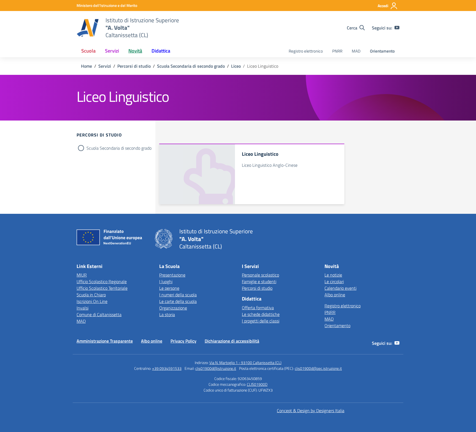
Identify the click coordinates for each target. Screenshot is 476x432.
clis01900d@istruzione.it (215, 368)
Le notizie (333, 275)
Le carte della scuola (178, 301)
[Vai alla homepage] (88, 28)
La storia (167, 314)
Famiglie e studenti (259, 281)
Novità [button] (135, 50)
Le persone (169, 288)
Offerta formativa (258, 307)
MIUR (82, 275)
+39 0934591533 (167, 368)
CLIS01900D (257, 384)
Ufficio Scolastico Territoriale (102, 288)
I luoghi (165, 281)
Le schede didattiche (261, 314)
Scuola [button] (88, 50)
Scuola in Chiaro (91, 294)
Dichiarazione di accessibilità (232, 341)
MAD (356, 51)
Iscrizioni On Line (92, 301)
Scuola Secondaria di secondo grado (119, 148)
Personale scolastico (260, 275)
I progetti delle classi (260, 321)
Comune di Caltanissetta (99, 314)
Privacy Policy (183, 341)
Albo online (334, 294)
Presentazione (172, 275)
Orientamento (382, 51)
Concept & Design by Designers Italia (310, 410)
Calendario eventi (340, 288)
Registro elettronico (306, 51)
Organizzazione (173, 308)
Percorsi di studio (257, 288)
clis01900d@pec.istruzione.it (318, 368)
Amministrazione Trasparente (105, 341)
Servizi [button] (112, 50)
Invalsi (82, 308)
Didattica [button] (161, 50)
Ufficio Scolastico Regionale (102, 281)
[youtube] (396, 27)
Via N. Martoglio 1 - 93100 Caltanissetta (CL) (245, 362)
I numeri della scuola (178, 294)
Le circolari (334, 281)
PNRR (337, 51)
